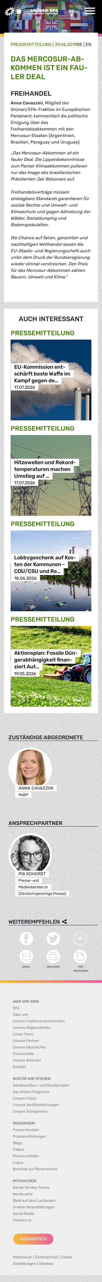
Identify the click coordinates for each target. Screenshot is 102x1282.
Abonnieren (33, 1238)
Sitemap (46, 1263)
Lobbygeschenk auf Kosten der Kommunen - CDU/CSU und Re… (45, 565)
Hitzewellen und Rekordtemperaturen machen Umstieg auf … (45, 469)
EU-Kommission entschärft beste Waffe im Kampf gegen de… (42, 374)
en (88, 44)
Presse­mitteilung (31, 44)
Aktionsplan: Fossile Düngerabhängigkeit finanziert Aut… (46, 660)
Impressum (22, 1257)
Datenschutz (46, 1257)
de (79, 44)
